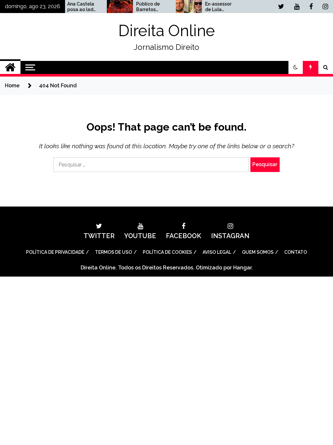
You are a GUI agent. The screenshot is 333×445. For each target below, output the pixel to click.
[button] (295, 67)
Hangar (242, 268)
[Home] (10, 67)
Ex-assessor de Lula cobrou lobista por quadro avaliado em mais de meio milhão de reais (216, 6)
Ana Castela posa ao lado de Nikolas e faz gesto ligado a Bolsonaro (77, 6)
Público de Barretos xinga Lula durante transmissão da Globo (146, 6)
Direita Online (166, 31)
